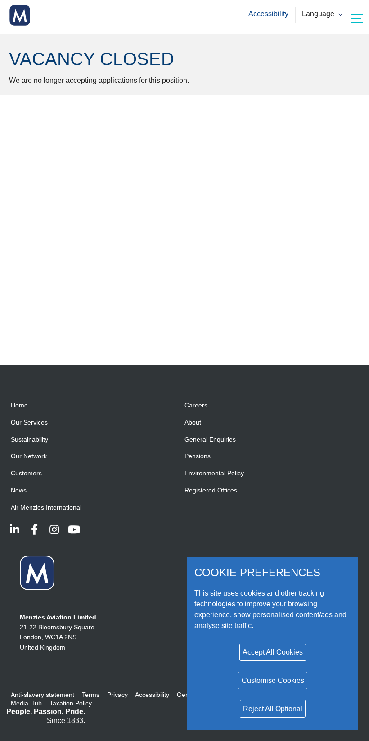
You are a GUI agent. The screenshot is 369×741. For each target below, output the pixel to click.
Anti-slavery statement (42, 694)
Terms (90, 694)
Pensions (197, 456)
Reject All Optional (272, 709)
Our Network (29, 456)
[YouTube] (74, 529)
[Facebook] (34, 529)
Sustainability (29, 439)
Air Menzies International (46, 507)
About (192, 422)
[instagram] (54, 529)
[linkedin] (14, 529)
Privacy (117, 694)
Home (19, 405)
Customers (26, 473)
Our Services (29, 422)
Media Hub (26, 703)
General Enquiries (210, 439)
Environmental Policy (214, 473)
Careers (195, 405)
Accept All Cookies (273, 652)
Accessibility (268, 14)
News (19, 490)
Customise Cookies (273, 680)
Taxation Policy (71, 703)
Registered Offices (210, 490)
